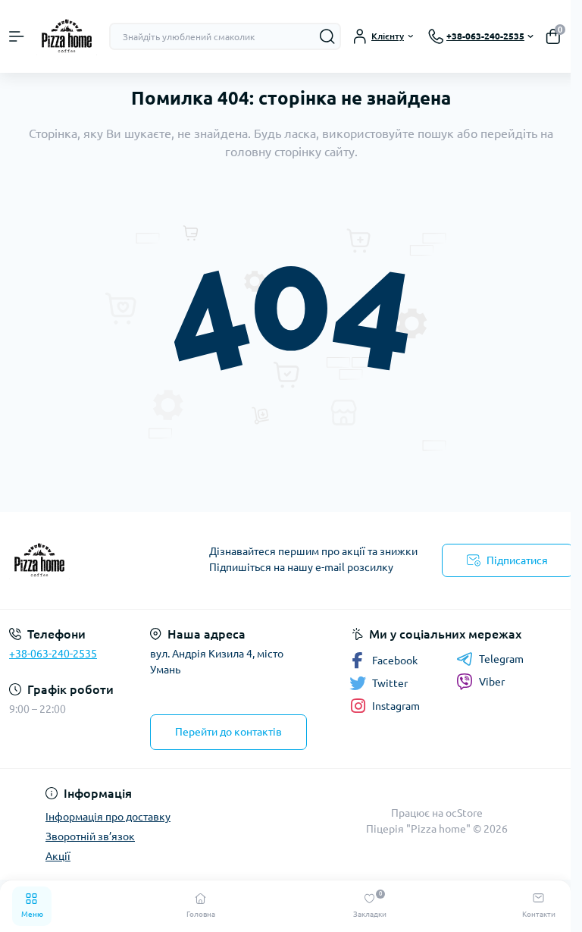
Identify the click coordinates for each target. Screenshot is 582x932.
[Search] (327, 36)
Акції (57, 856)
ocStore (464, 813)
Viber (492, 682)
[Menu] (16, 36)
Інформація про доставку (108, 817)
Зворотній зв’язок (90, 836)
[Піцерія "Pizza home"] (97, 560)
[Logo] (66, 36)
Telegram (501, 659)
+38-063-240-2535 (53, 654)
